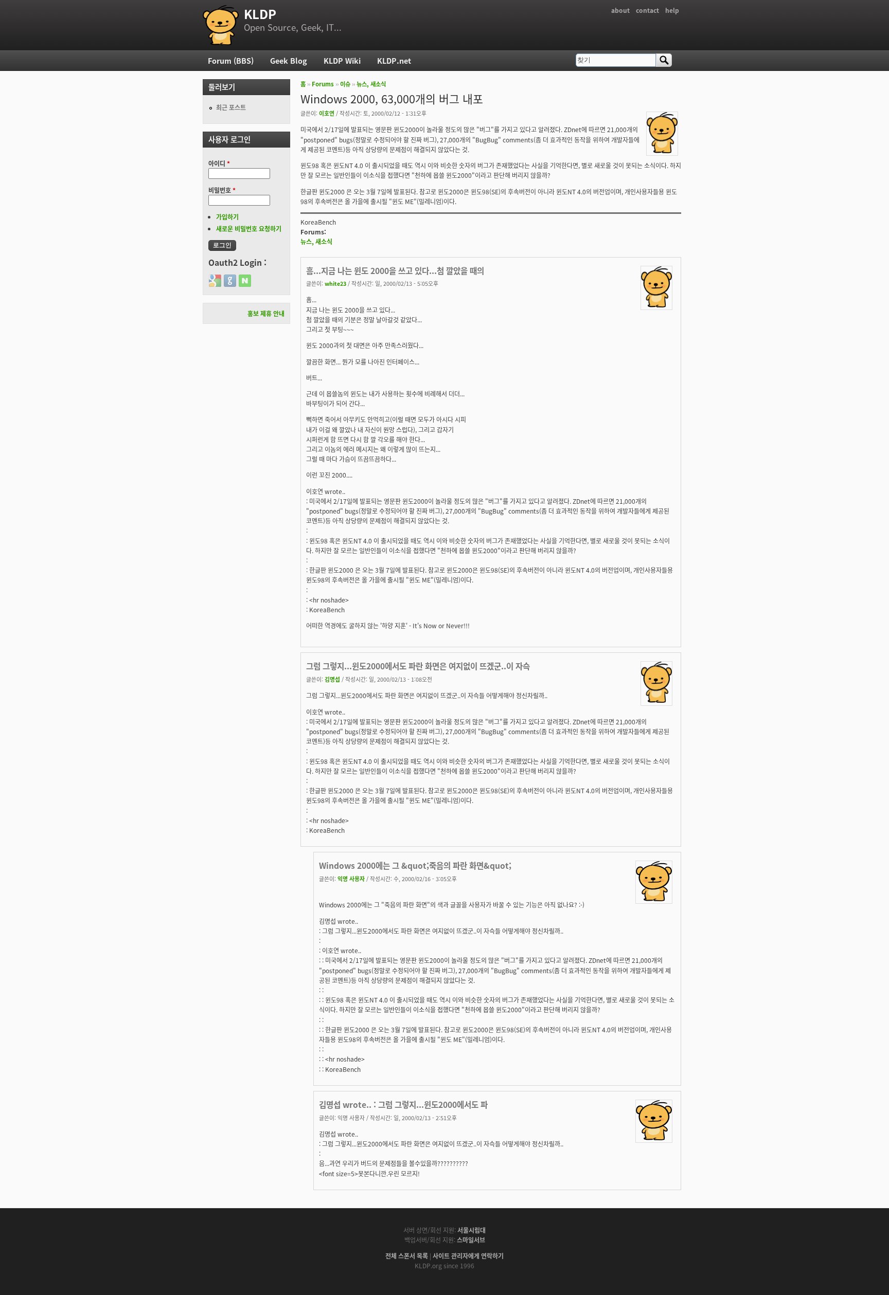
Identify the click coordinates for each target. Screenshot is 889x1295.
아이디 (219, 163)
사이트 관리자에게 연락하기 (468, 1255)
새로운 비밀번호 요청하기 (248, 228)
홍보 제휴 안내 (266, 313)
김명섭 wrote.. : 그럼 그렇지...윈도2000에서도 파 (403, 1104)
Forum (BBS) (231, 60)
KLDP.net (394, 60)
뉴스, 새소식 (371, 84)
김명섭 (332, 679)
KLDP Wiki (342, 60)
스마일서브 (471, 1239)
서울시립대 (471, 1230)
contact (647, 10)
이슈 (345, 84)
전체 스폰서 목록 (406, 1255)
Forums (323, 84)
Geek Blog (288, 60)
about (620, 10)
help (672, 10)
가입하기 (227, 216)
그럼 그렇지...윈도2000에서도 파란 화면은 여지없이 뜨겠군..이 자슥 (418, 665)
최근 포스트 (231, 107)
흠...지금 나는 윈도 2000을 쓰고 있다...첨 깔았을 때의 (395, 270)
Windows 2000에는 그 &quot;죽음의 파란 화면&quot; (415, 865)
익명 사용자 (351, 878)
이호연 (326, 113)
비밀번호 (222, 190)
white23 (335, 283)
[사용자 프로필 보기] (662, 150)
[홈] (221, 25)
